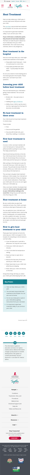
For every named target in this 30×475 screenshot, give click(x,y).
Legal (13, 424)
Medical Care (15, 401)
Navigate (14, 389)
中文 (14, 448)
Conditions (15, 393)
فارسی (25, 451)
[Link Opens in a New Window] (9, 461)
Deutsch (20, 449)
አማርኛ (15, 449)
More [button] (24, 1)
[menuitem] (15, 438)
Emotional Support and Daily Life (15, 405)
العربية (10, 448)
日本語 (5, 451)
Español (13, 1)
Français (17, 1)
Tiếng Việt (20, 448)
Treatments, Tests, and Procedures (15, 397)
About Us (14, 415)
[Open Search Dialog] (27, 5)
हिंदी (15, 451)
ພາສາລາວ (10, 449)
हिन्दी (21, 1)
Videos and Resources (15, 409)
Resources (14, 420)
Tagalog (10, 451)
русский (19, 451)
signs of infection (18, 101)
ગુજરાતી (26, 449)
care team (8, 26)
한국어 (25, 448)
